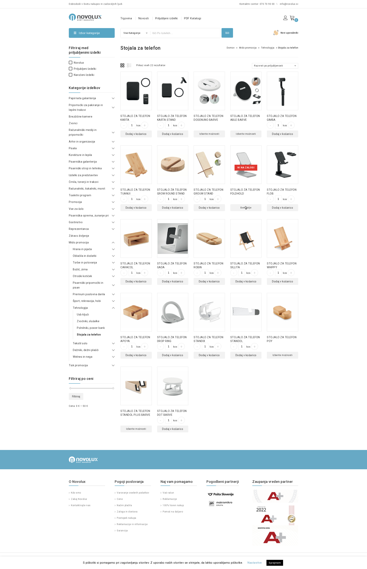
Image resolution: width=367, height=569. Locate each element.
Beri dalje (245, 207)
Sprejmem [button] (275, 562)
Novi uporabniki (289, 33)
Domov (231, 47)
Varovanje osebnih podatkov (132, 492)
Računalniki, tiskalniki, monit (87, 188)
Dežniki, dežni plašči (86, 350)
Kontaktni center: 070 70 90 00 (257, 4)
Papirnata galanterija (82, 98)
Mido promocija (248, 47)
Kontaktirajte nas (80, 505)
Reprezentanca (79, 228)
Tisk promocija (78, 365)
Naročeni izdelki (84, 74)
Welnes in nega (82, 356)
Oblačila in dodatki (85, 255)
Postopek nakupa (126, 518)
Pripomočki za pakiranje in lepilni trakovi (86, 107)
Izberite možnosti (209, 134)
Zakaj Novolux (78, 499)
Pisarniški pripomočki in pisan (88, 285)
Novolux (79, 62)
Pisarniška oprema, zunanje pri (89, 215)
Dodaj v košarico (136, 133)
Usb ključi (83, 314)
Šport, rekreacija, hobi (87, 300)
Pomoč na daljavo (172, 511)
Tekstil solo (80, 343)
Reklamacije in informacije (132, 524)
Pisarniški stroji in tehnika (85, 168)
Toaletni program (80, 195)
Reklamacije (169, 499)
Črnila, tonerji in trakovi (83, 181)
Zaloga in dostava (127, 511)
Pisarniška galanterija (83, 161)
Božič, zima (80, 269)
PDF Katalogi (192, 18)
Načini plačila (124, 505)
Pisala (73, 148)
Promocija (75, 201)
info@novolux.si (289, 4)
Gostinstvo (76, 222)
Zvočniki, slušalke (88, 321)
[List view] (129, 65)
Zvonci (73, 123)
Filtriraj (76, 396)
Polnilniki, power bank (91, 327)
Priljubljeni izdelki (166, 18)
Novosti (143, 18)
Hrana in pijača (82, 249)
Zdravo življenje (79, 235)
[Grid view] (122, 65)
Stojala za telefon (89, 334)
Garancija (122, 530)
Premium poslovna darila (89, 294)
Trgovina (126, 18)
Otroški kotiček (82, 276)
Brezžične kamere (80, 116)
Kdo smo (75, 492)
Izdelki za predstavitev (83, 175)
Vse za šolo (76, 208)
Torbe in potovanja (85, 262)
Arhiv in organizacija (82, 141)
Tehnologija (267, 47)
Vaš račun (168, 492)
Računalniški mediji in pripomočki (83, 132)
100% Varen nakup (173, 505)
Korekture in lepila (80, 154)
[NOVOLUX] (85, 16)
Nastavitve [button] (255, 562)
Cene (119, 499)
